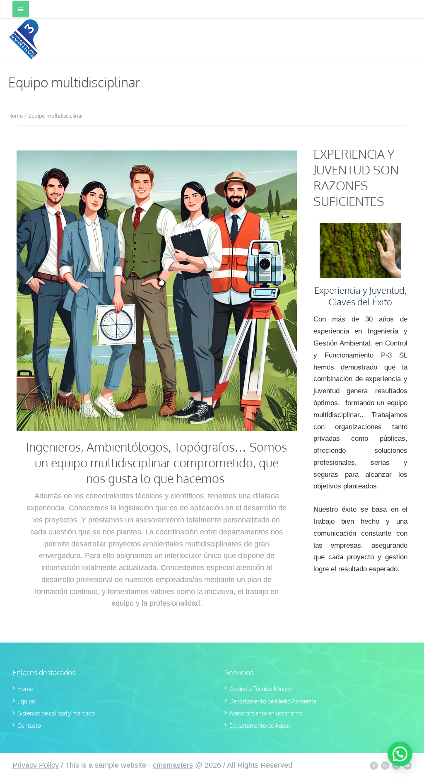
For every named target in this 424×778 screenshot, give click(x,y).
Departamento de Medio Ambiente (272, 701)
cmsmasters (173, 765)
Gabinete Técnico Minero (260, 688)
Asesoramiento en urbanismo (266, 713)
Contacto (29, 725)
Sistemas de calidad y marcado (56, 713)
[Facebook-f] (374, 765)
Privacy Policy (35, 765)
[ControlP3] (24, 39)
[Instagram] (385, 765)
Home (15, 116)
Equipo (26, 701)
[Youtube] (407, 765)
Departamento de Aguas (260, 725)
